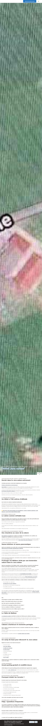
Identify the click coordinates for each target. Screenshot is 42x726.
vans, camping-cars (12, 669)
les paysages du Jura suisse (25, 573)
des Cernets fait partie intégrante (25, 539)
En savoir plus (9, 724)
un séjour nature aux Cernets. (24, 633)
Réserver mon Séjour (30, 1)
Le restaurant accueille (6, 616)
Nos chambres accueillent (7, 535)
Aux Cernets (4, 486)
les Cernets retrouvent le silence (8, 491)
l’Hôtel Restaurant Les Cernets (31, 576)
